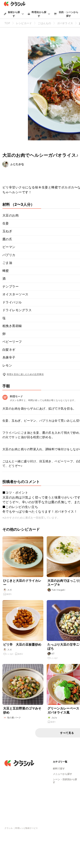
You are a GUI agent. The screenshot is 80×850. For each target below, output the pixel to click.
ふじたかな (17, 164)
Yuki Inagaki (58, 589)
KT (53, 653)
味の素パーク (14, 717)
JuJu (54, 717)
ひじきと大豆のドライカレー (22, 583)
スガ (9, 589)
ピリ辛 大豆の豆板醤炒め (22, 644)
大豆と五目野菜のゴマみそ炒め (22, 710)
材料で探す (59, 768)
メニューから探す (62, 773)
